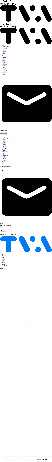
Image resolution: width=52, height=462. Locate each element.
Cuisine (2, 254)
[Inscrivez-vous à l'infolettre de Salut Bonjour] (27, 221)
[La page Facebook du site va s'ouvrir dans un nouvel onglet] (2, 169)
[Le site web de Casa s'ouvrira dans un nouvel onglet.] (27, 300)
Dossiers (3, 260)
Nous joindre (3, 264)
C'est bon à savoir (4, 258)
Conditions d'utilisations (4, 265)
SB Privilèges (3, 259)
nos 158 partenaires (9, 460)
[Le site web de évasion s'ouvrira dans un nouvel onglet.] (27, 310)
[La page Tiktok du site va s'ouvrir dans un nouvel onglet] (2, 171)
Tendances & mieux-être (4, 256)
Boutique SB (3, 261)
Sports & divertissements (4, 257)
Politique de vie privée (4, 266)
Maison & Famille (4, 255)
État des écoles (3, 262)
